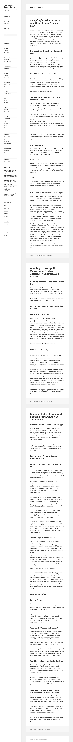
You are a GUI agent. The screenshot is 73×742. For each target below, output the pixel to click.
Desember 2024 (7, 86)
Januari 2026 (7, 57)
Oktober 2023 (7, 118)
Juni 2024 (6, 100)
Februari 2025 (7, 82)
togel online (6, 208)
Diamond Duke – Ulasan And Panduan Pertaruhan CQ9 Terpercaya (46, 416)
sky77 (38, 369)
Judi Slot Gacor (41, 255)
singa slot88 (38, 568)
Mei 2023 (6, 130)
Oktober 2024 (7, 91)
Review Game (7, 21)
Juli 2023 (6, 125)
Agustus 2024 (7, 96)
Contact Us (6, 28)
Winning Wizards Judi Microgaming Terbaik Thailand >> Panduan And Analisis (44, 272)
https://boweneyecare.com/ (10, 230)
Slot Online (6, 23)
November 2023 (7, 116)
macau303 (6, 219)
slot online (6, 216)
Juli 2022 (6, 152)
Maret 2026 (6, 52)
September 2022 (7, 148)
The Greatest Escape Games (9, 6)
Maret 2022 (6, 159)
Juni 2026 (6, 48)
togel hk (6, 211)
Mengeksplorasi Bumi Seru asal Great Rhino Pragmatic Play (45, 23)
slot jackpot (49, 255)
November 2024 (7, 89)
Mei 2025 (6, 75)
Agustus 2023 (7, 123)
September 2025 (7, 66)
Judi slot (6, 235)
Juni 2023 (6, 127)
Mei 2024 (6, 102)
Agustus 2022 (7, 150)
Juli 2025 (6, 71)
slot (5, 227)
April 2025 (6, 77)
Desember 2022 (7, 141)
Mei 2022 (6, 155)
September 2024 (7, 93)
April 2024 (6, 105)
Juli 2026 (6, 46)
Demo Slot (6, 19)
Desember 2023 (7, 114)
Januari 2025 (7, 84)
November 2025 (7, 61)
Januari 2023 (7, 139)
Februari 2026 (7, 55)
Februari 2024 (7, 109)
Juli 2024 (6, 98)
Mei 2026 (6, 50)
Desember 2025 (7, 59)
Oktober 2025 (7, 64)
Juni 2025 (6, 73)
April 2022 (6, 157)
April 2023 (6, 132)
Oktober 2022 (7, 146)
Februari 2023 (7, 136)
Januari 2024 (7, 111)
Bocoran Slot (7, 16)
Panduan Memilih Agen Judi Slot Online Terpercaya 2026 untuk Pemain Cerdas (10, 177)
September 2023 (7, 121)
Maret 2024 (6, 107)
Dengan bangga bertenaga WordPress (38, 739)
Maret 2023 (6, 134)
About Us (6, 26)
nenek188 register (34, 167)
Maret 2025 (6, 80)
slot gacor (6, 224)
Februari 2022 (7, 161)
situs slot (6, 205)
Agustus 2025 (7, 68)
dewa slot (6, 213)
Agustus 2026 (7, 43)
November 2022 (7, 143)
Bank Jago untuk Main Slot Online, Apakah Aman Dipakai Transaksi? (10, 172)
